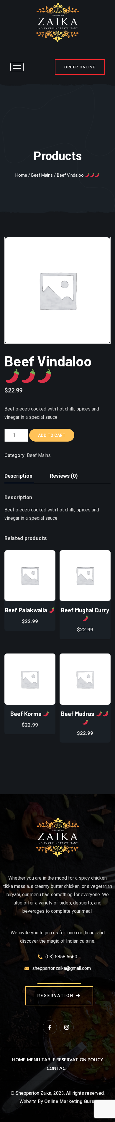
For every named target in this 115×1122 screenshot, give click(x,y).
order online (79, 67)
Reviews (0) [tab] (64, 476)
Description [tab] (18, 476)
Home (21, 175)
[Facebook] (50, 1027)
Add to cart (51, 435)
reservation (55, 996)
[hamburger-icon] (17, 67)
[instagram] (67, 1027)
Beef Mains (42, 175)
